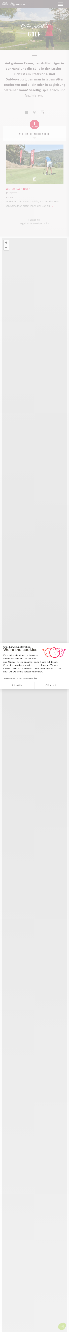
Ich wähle (17, 685)
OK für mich (52, 685)
